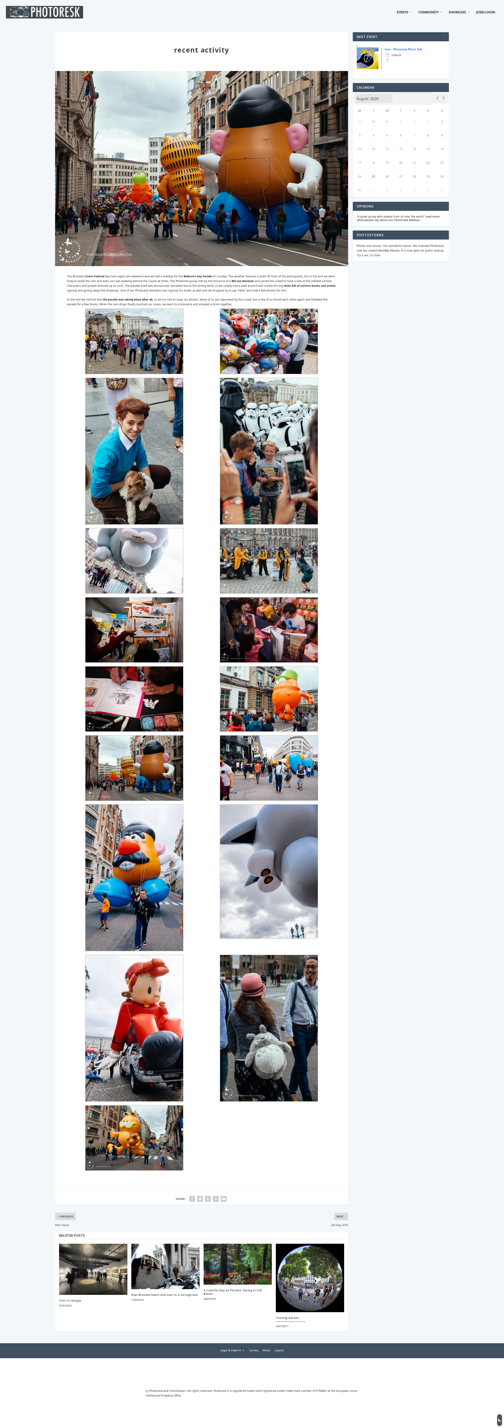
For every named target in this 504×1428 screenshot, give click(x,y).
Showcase (457, 12)
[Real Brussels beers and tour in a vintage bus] (165, 1266)
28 (373, 121)
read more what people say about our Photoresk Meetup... (398, 218)
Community (428, 12)
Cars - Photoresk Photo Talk (403, 49)
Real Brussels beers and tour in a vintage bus (164, 1295)
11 (373, 149)
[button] (499, 1420)
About (266, 1350)
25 (373, 176)
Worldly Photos (388, 250)
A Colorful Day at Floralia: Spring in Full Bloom (233, 1292)
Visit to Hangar (70, 1300)
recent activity (201, 49)
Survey (253, 1350)
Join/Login (485, 12)
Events (402, 12)
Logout (279, 1350)
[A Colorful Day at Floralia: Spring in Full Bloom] (238, 1264)
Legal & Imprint (230, 1350)
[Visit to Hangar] (93, 1269)
